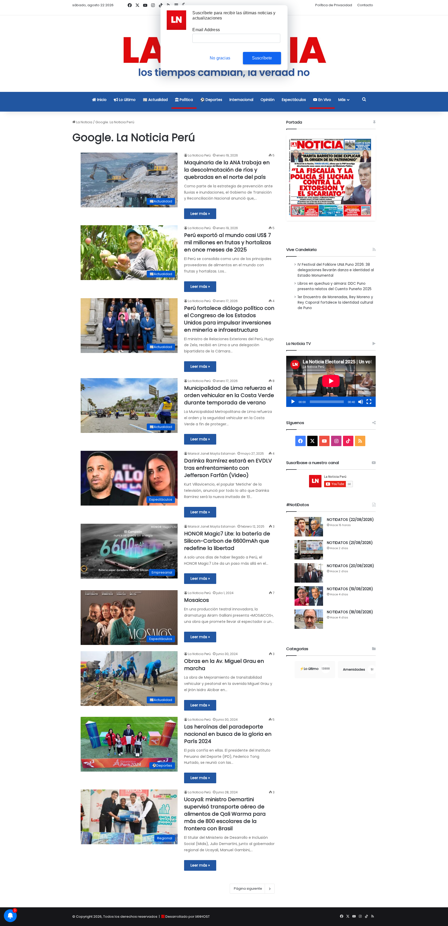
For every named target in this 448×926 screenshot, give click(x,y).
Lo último (127, 99)
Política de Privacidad (333, 5)
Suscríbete (262, 58)
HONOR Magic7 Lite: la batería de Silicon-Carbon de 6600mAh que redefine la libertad (227, 541)
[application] (331, 381)
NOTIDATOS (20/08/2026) (350, 565)
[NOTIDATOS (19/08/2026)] (309, 596)
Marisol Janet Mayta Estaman (211, 453)
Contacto (365, 5)
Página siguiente (248, 888)
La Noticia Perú (199, 155)
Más (342, 99)
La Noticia (83, 122)
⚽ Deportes (211, 99)
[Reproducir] (293, 401)
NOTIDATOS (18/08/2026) (350, 612)
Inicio (101, 99)
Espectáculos (294, 99)
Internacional (241, 99)
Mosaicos (196, 600)
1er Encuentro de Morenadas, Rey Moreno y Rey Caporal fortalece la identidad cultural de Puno (335, 302)
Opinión (268, 99)
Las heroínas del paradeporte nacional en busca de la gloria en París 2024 (227, 734)
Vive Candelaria (301, 249)
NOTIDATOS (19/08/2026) (350, 588)
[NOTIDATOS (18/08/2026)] (309, 619)
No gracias (220, 58)
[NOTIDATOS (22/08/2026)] (309, 526)
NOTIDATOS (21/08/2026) (350, 542)
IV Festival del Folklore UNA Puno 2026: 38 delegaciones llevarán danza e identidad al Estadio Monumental (336, 270)
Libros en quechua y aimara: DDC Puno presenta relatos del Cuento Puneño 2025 (335, 286)
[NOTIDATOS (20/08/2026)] (309, 573)
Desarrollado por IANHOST (187, 916)
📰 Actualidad (155, 99)
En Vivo (324, 99)
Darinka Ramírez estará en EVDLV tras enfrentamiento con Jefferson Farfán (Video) (228, 468)
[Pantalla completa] (369, 401)
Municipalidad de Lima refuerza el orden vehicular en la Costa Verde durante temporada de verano (229, 395)
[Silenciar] (360, 401)
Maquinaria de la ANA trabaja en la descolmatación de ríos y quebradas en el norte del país (227, 170)
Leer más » (200, 213)
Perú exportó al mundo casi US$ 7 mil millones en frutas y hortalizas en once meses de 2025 (227, 242)
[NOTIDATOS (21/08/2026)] (309, 550)
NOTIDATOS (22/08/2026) (350, 519)
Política (186, 99)
